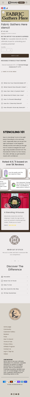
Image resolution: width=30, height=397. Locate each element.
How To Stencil (8, 339)
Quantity (3, 47)
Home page (7, 327)
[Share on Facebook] (4, 8)
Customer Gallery (9, 332)
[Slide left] (11, 261)
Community (7, 329)
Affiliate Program (9, 346)
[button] (3, 2)
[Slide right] (18, 261)
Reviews (6, 334)
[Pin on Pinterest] (2, 8)
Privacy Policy (8, 344)
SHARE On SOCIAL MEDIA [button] (9, 71)
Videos (6, 354)
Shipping (3, 33)
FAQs (5, 337)
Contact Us (7, 349)
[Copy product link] (7, 8)
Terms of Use (8, 341)
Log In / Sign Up (9, 351)
